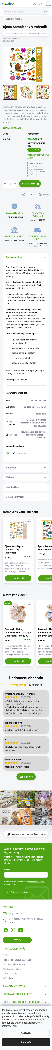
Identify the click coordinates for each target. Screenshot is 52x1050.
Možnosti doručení (38, 156)
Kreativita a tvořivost (36, 420)
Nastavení (26, 1033)
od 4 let (27, 407)
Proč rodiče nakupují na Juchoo (17, 960)
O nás (5, 955)
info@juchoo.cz (16, 913)
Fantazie (34, 423)
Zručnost (42, 425)
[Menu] (48, 3)
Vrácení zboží (9, 978)
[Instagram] (12, 929)
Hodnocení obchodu (26, 678)
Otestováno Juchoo (12, 969)
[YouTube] (20, 929)
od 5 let (35, 407)
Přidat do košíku (28, 184)
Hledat (45, 12)
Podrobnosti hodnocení (38, 34)
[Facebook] (5, 929)
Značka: (8, 41)
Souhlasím (26, 1042)
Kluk (44, 413)
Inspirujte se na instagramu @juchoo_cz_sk (28, 834)
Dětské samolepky (20, 453)
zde (14, 1026)
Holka (38, 413)
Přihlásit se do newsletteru (17, 892)
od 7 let (42, 407)
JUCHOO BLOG (10, 973)
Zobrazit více (26, 776)
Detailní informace (12, 128)
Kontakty (17, 940)
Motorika (25, 423)
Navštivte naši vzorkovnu (14, 964)
